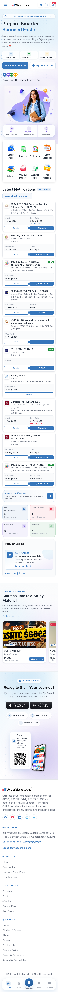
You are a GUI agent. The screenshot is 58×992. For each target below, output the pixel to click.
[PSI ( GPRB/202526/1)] (29, 358)
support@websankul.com (16, 847)
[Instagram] (27, 817)
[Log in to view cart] (46, 4)
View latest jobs (13, 573)
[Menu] (5, 5)
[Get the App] (38, 758)
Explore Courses (44, 65)
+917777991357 (11, 842)
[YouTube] (12, 817)
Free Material (9, 877)
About (5, 935)
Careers (6, 940)
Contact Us (8, 945)
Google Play (9, 906)
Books (6, 896)
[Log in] (40, 4)
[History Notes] (29, 385)
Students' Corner (14, 65)
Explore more (9, 616)
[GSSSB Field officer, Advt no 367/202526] (29, 447)
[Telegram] (34, 817)
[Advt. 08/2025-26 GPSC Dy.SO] (29, 245)
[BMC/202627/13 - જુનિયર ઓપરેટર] (29, 474)
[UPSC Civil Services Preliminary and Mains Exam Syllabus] (29, 331)
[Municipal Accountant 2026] (29, 415)
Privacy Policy (10, 950)
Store (5, 862)
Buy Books (8, 867)
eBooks (6, 901)
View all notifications (16, 196)
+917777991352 (32, 842)
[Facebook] (5, 817)
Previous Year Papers (14, 872)
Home (5, 925)
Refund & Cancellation (14, 960)
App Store (8, 911)
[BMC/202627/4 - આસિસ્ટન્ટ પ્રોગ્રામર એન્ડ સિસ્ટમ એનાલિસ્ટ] (29, 273)
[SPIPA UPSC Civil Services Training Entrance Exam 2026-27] (29, 216)
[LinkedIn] (20, 817)
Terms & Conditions (13, 955)
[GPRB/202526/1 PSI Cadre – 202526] (29, 302)
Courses (7, 891)
